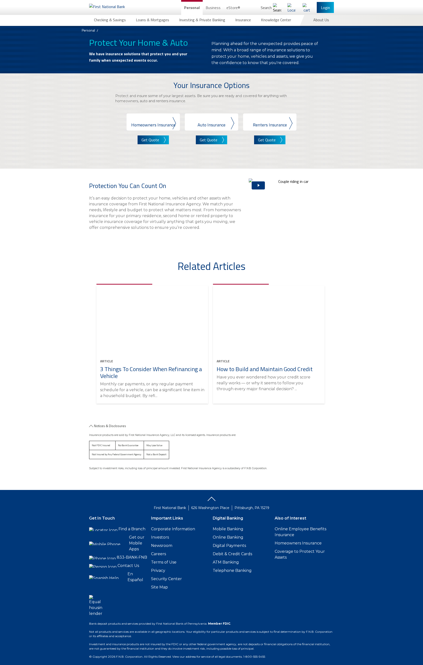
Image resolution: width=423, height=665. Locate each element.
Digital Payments (229, 545)
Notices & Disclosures (110, 425)
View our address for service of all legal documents (207, 656)
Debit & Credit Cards (232, 554)
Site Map (159, 587)
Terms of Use (163, 562)
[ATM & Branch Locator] (291, 7)
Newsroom (161, 545)
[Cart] (307, 7)
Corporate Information (173, 529)
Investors (160, 537)
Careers (158, 554)
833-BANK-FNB (132, 557)
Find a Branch (131, 529)
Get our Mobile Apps (136, 543)
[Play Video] (291, 211)
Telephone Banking (232, 570)
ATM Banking (226, 562)
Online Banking (228, 537)
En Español (135, 577)
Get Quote (150, 140)
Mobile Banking (228, 529)
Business (213, 8)
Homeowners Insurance (298, 543)
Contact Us (128, 565)
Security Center (166, 578)
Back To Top (211, 500)
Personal (192, 8)
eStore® (233, 8)
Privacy (158, 570)
